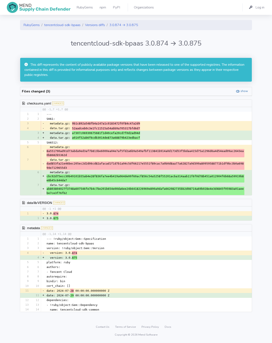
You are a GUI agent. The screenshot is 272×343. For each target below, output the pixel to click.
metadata (33, 228)
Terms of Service (125, 327)
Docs (168, 327)
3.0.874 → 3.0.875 (123, 25)
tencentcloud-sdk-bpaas (62, 25)
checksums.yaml (39, 103)
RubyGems (31, 25)
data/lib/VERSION (39, 202)
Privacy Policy (151, 327)
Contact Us (103, 327)
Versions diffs (95, 25)
